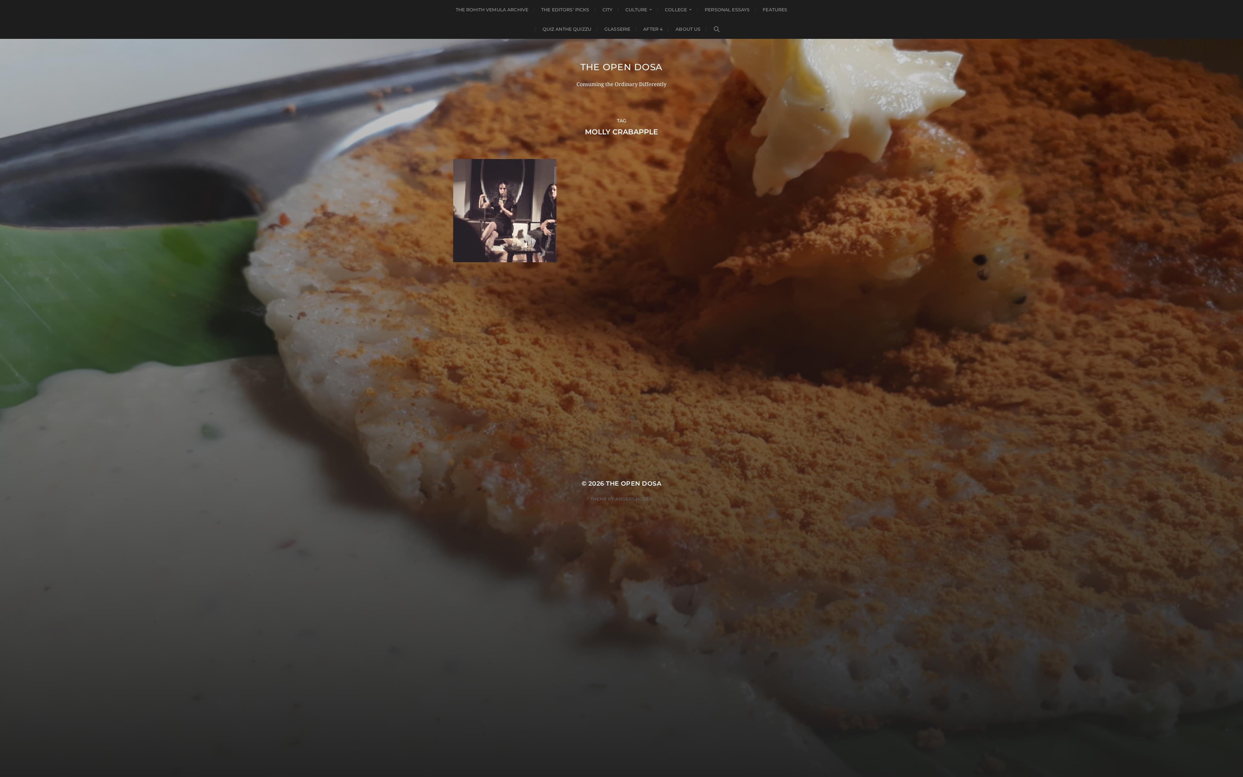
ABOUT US (688, 29)
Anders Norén (634, 498)
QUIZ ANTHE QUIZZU (567, 29)
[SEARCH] (716, 29)
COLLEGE (676, 10)
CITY (607, 10)
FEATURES (775, 10)
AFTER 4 (653, 29)
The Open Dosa (621, 67)
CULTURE (636, 10)
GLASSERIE (617, 29)
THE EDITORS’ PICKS (565, 10)
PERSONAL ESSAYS (727, 10)
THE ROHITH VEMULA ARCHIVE (492, 10)
